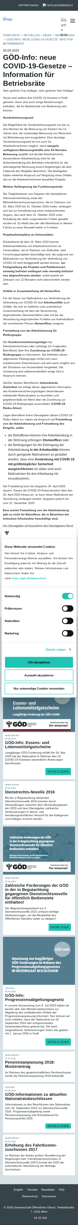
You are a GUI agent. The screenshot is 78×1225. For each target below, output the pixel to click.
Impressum (49, 1196)
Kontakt (32, 1189)
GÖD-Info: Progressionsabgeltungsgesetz (34, 997)
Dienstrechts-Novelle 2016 (30, 792)
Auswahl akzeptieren (39, 675)
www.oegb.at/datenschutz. (29, 578)
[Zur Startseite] (22, 21)
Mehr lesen (60, 927)
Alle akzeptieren (39, 662)
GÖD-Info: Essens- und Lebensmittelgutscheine (28, 744)
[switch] (67, 608)
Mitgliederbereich (60, 5)
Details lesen (58, 771)
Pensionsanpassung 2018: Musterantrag (30, 1064)
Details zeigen (56, 649)
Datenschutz (30, 1196)
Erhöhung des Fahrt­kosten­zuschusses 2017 (31, 1147)
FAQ (61, 1189)
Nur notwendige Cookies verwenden (39, 688)
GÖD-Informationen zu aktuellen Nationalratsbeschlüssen (36, 1096)
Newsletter (48, 1189)
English (18, 1189)
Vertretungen (28, 5)
